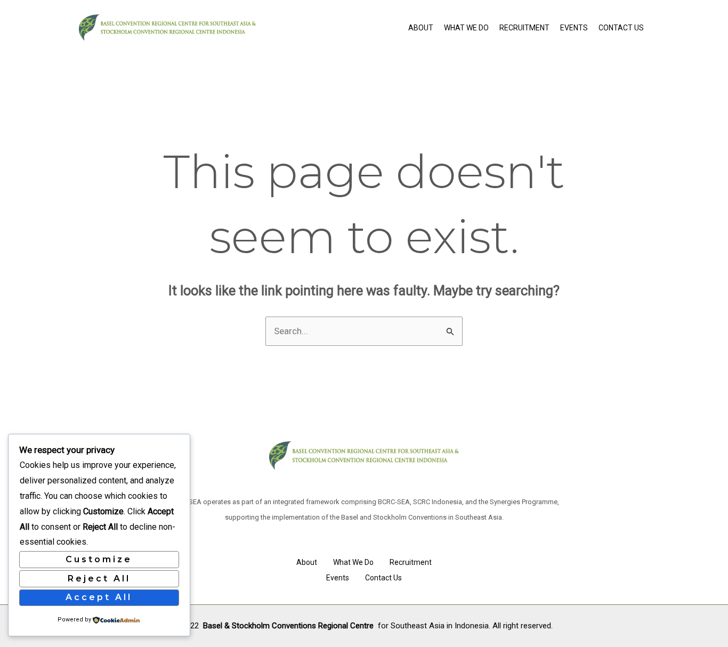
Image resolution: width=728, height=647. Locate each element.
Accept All (99, 597)
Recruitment (524, 27)
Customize (99, 559)
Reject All (99, 578)
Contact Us (621, 27)
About (420, 27)
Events (574, 27)
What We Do (466, 27)
